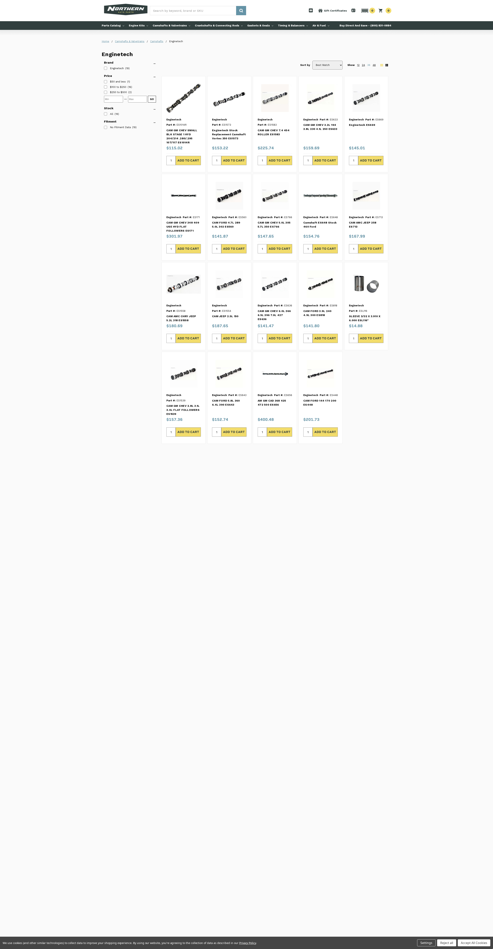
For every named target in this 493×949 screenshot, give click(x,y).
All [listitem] (111, 114)
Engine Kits (137, 25)
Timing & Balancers (291, 25)
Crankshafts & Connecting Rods (217, 25)
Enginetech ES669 (362, 124)
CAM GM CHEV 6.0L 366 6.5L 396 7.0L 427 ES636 (274, 315)
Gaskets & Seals (258, 25)
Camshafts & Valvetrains (170, 25)
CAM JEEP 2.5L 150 (225, 316)
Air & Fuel (319, 25)
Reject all (446, 943)
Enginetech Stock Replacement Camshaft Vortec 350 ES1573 (229, 134)
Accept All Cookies (474, 943)
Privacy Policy (247, 943)
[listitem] (118, 82)
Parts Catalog (111, 25)
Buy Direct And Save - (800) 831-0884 (365, 25)
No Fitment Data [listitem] (120, 127)
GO (152, 99)
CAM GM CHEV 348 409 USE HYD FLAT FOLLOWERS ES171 (182, 226)
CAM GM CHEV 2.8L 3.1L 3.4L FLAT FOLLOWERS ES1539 (183, 409)
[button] (367, 10)
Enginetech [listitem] (117, 68)
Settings (426, 943)
